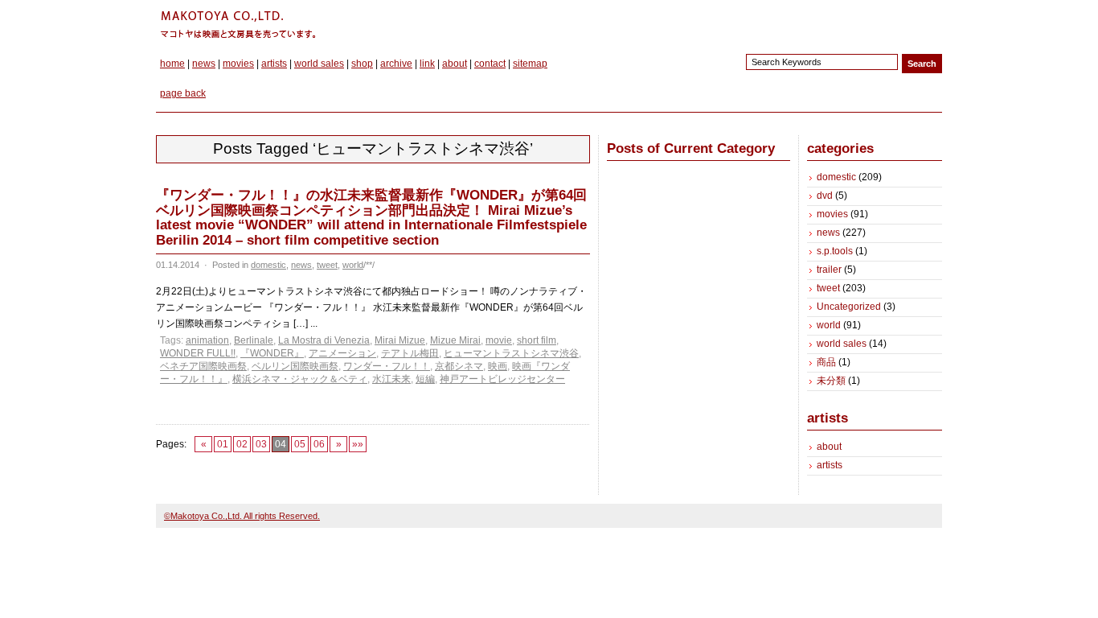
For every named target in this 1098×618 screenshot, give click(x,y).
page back (183, 93)
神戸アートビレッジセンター (502, 379)
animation (207, 340)
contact (490, 63)
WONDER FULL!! (198, 353)
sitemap (530, 63)
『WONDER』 (272, 353)
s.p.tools (835, 251)
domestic (268, 265)
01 (222, 444)
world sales (319, 63)
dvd (825, 195)
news (203, 63)
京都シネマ (459, 366)
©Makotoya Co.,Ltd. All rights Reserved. (242, 516)
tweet (327, 265)
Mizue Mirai (455, 340)
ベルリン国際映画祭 (295, 366)
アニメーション (342, 353)
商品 (826, 362)
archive (396, 63)
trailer (829, 269)
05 (299, 444)
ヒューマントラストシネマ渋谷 (511, 353)
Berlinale (253, 340)
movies (238, 63)
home (172, 63)
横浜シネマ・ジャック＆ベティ (299, 379)
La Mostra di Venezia (324, 340)
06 (319, 444)
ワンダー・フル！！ (386, 366)
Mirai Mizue (400, 340)
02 (242, 444)
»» (357, 444)
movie (498, 340)
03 (261, 444)
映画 (497, 366)
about (454, 63)
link (427, 63)
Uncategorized (849, 306)
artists (274, 63)
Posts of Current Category (691, 148)
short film (536, 340)
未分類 (831, 380)
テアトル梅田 (410, 353)
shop (362, 63)
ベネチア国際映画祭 (203, 366)
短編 (425, 379)
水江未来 (391, 379)
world (352, 265)
